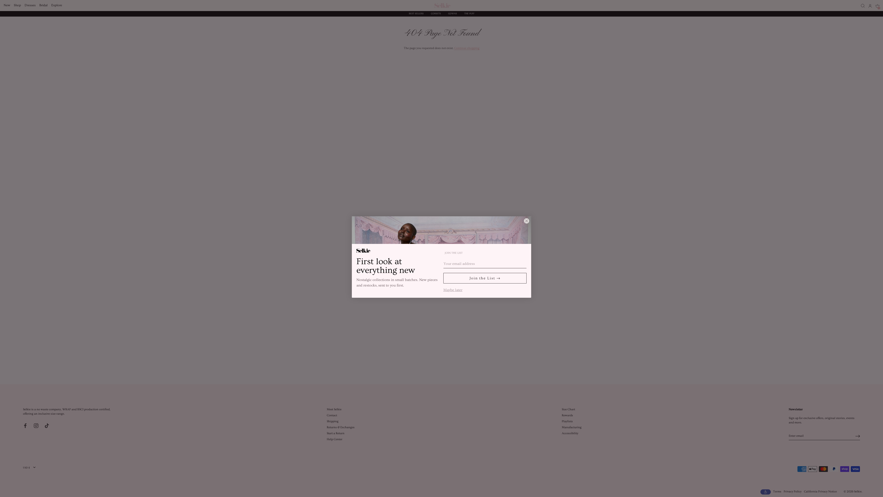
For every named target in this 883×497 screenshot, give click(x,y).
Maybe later (452, 289)
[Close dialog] (526, 221)
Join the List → (485, 278)
